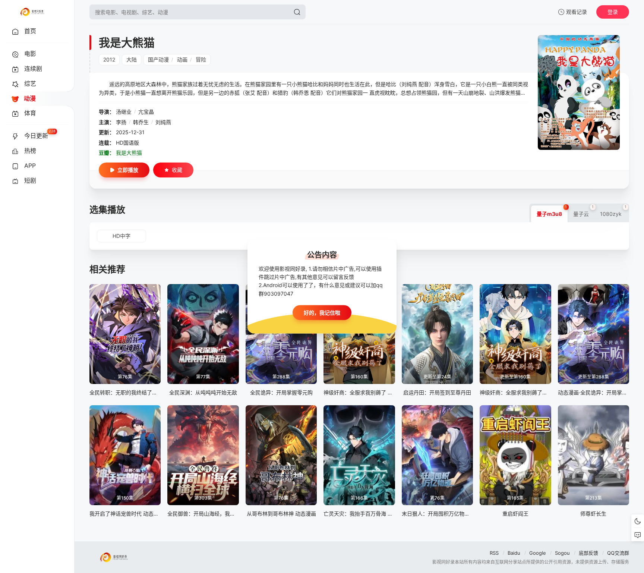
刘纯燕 (163, 122)
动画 (182, 59)
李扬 (121, 122)
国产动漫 (158, 59)
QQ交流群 (618, 553)
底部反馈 (588, 553)
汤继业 (124, 111)
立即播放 (127, 170)
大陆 (131, 59)
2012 (109, 59)
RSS (494, 553)
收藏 (177, 170)
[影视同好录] (32, 11)
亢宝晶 (146, 111)
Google (537, 553)
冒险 (201, 59)
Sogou (562, 553)
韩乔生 (141, 122)
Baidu (514, 553)
